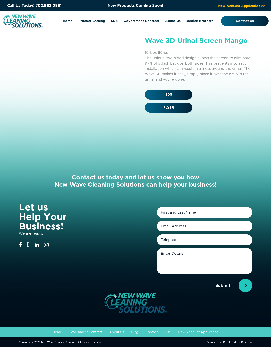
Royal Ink (246, 342)
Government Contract (141, 21)
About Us (173, 21)
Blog (134, 332)
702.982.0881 (49, 5)
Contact (151, 332)
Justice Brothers (199, 21)
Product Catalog (91, 21)
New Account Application (198, 332)
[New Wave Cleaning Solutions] (22, 21)
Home (67, 21)
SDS (114, 21)
